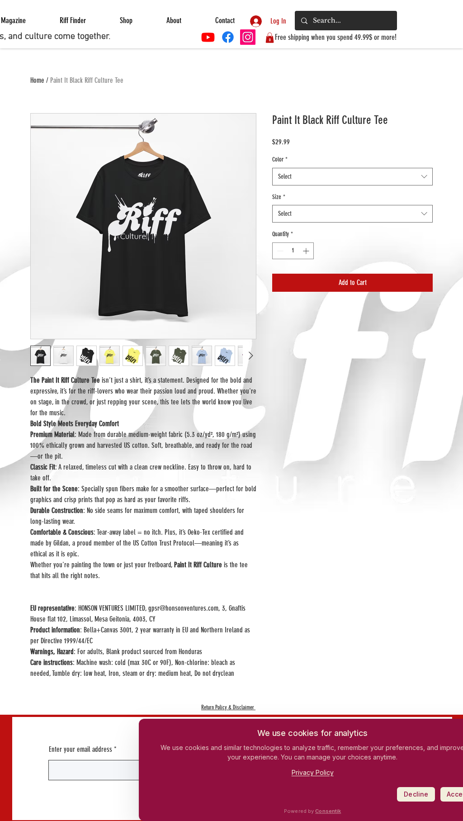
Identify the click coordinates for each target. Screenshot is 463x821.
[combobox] (352, 176)
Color (280, 159)
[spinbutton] (293, 251)
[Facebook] (228, 37)
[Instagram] (247, 37)
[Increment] (306, 251)
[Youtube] (208, 37)
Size (278, 197)
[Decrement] (279, 251)
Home (37, 80)
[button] (269, 38)
